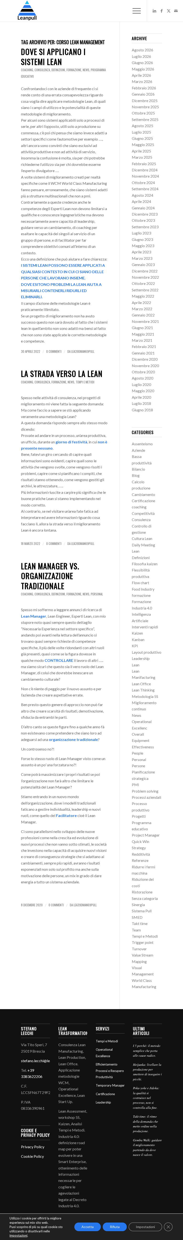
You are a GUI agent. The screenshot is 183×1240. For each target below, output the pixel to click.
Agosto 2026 (142, 50)
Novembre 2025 (145, 106)
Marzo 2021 (142, 340)
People (137, 753)
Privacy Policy (32, 1146)
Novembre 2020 (145, 365)
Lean (135, 665)
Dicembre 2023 (145, 214)
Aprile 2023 (141, 252)
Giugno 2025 (142, 138)
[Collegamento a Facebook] (161, 10)
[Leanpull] (27, 11)
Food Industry (143, 589)
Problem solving (145, 791)
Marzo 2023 (142, 258)
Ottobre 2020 (143, 372)
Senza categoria (145, 898)
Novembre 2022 (145, 277)
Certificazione (143, 500)
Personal (97, 594)
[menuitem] (134, 11)
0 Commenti (53, 351)
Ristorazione (142, 892)
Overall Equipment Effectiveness (143, 740)
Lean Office (141, 683)
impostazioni (18, 1235)
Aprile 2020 (141, 397)
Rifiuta (115, 1227)
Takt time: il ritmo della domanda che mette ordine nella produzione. (145, 1123)
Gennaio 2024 (143, 208)
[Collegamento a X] (168, 10)
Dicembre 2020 (145, 359)
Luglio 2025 (141, 132)
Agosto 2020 (142, 378)
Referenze (140, 860)
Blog (136, 475)
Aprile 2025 (141, 151)
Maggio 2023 (143, 245)
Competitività (143, 513)
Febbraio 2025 (144, 163)
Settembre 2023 (145, 226)
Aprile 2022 (141, 302)
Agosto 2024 (142, 195)
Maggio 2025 (143, 144)
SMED (137, 917)
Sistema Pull (142, 910)
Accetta (87, 1227)
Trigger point (142, 942)
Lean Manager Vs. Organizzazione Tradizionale (50, 575)
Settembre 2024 (145, 188)
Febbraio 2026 (144, 88)
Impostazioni (145, 1227)
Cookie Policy (32, 1156)
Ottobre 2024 (143, 182)
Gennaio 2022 (143, 315)
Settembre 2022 (145, 290)
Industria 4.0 (142, 608)
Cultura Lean (142, 538)
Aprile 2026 (141, 75)
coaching (27, 70)
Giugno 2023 (142, 239)
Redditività (141, 854)
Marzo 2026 (142, 81)
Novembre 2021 (145, 321)
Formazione (141, 601)
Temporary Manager (110, 1085)
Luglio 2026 (141, 56)
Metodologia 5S (145, 696)
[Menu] (134, 11)
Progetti (139, 816)
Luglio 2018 (141, 403)
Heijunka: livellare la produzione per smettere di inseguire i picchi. (147, 1071)
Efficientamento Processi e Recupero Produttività (110, 1070)
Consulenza (42, 70)
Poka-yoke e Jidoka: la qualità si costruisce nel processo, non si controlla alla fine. (146, 1098)
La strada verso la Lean (61, 373)
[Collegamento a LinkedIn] (154, 10)
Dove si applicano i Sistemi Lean (53, 56)
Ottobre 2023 (143, 220)
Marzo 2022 (142, 308)
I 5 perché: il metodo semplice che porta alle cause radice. (146, 1050)
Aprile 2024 (141, 201)
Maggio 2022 (143, 296)
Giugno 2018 (142, 410)
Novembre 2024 (145, 176)
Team (136, 930)
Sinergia (138, 904)
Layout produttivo (146, 652)
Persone (138, 765)
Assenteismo (142, 443)
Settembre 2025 (145, 119)
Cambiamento (143, 494)
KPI (135, 645)
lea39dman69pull (82, 351)
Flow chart (140, 582)
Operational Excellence (104, 1053)
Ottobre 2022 (143, 283)
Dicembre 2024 (145, 170)
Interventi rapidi (145, 627)
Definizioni (58, 70)
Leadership (141, 658)
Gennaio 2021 (143, 353)
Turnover (139, 948)
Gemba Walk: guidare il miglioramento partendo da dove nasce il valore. (147, 1147)
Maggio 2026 (143, 69)
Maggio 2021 (143, 334)
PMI (135, 784)
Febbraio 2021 (144, 346)
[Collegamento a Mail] (175, 10)
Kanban (138, 639)
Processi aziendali (146, 797)
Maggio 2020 (143, 390)
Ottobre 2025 (143, 113)
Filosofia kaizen (145, 563)
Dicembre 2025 (145, 100)
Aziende (138, 450)
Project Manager (146, 835)
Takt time (139, 923)
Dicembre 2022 (145, 271)
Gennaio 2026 (143, 94)
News (86, 70)
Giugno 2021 (142, 327)
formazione (73, 70)
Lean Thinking (143, 690)
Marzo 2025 (142, 157)
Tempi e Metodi (85, 382)
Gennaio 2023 (143, 264)
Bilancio (138, 469)
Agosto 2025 (142, 125)
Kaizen (137, 633)
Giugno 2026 (142, 62)
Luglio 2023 (141, 233)
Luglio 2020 (141, 384)
